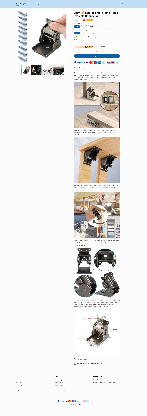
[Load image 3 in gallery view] (47, 70)
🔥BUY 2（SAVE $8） (88, 33)
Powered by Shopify (77, 404)
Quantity (76, 39)
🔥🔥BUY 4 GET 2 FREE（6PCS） (84, 36)
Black (76, 26)
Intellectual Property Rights (23, 390)
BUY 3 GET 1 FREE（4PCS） (106, 33)
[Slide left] (17, 70)
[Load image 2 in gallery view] (36, 70)
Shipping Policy (59, 382)
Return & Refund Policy (61, 390)
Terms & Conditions (60, 388)
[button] (38, 4)
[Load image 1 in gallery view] (25, 70)
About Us (18, 382)
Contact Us (19, 385)
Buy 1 (77, 33)
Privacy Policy (58, 380)
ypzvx (71, 404)
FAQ (17, 380)
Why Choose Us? (20, 388)
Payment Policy (59, 385)
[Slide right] (66, 70)
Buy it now (97, 56)
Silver (84, 26)
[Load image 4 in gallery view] (58, 70)
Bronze (91, 26)
